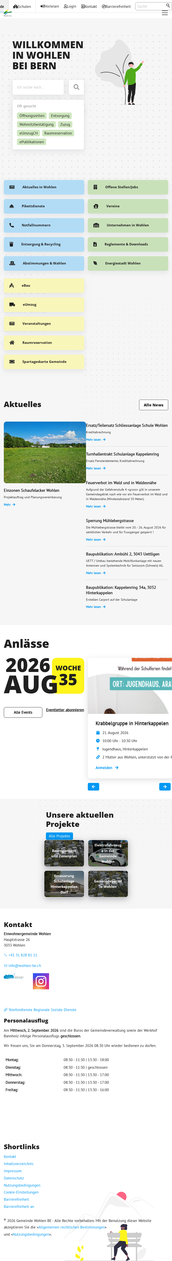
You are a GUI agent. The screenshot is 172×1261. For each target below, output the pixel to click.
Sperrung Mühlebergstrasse (110, 520)
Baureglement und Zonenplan (64, 853)
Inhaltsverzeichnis (18, 1163)
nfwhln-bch (25, 965)
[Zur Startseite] (8, 12)
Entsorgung (60, 115)
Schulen (24, 6)
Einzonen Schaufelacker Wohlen (31, 490)
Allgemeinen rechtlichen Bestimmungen (72, 1227)
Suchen (168, 5)
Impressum (13, 1170)
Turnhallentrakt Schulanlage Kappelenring (122, 454)
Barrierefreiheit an (19, 1206)
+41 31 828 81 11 (23, 955)
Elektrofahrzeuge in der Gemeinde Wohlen (108, 853)
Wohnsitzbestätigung (36, 124)
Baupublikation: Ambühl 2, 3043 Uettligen (122, 554)
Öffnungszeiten (31, 115)
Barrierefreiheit (118, 6)
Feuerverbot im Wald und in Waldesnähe (121, 482)
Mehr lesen (93, 440)
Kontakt (91, 6)
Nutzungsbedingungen (22, 1185)
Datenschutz (14, 1178)
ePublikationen (31, 141)
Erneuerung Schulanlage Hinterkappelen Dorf (64, 883)
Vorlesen (52, 6)
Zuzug (65, 124)
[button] (164, 12)
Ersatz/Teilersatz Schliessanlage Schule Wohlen (127, 425)
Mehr (7, 505)
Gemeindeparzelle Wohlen (108, 884)
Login (71, 6)
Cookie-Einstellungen (21, 1192)
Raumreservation (58, 133)
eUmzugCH (28, 133)
